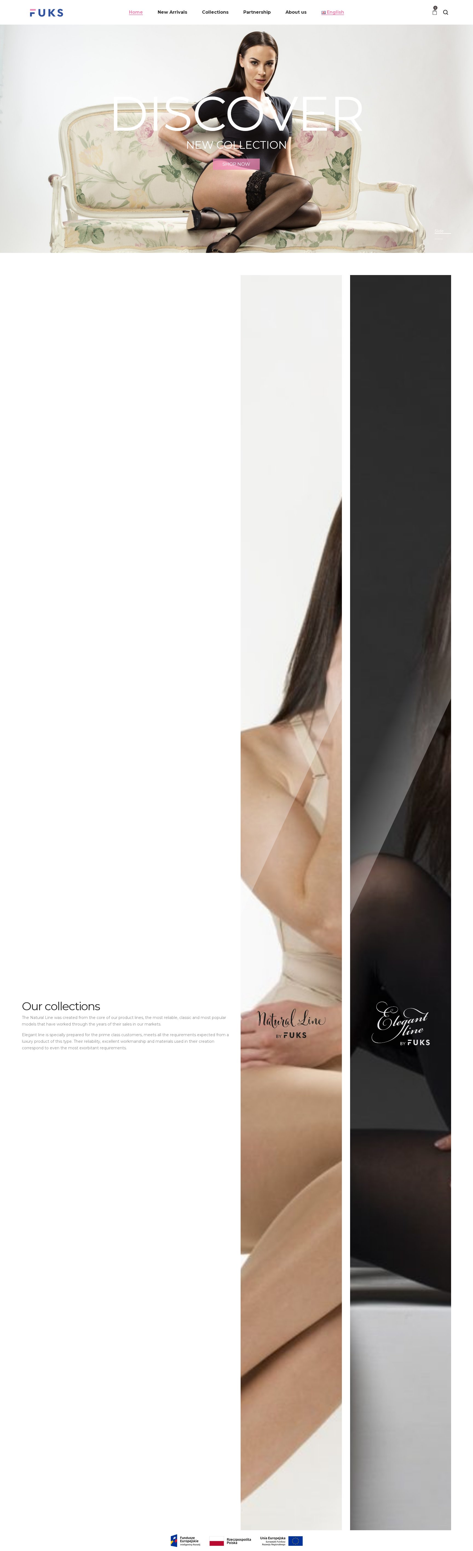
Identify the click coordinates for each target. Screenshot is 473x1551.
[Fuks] (46, 12)
